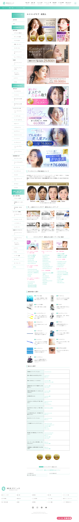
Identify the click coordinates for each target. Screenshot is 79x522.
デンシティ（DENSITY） (17, 73)
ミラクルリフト (17, 127)
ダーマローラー (17, 263)
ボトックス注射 (17, 36)
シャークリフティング (18, 111)
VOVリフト (16, 123)
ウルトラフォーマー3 (18, 179)
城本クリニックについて (67, 498)
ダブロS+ (16, 183)
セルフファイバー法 (18, 52)
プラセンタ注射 (17, 198)
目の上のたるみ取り (18, 99)
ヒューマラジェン (18, 57)
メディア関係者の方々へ (67, 502)
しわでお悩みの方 (17, 27)
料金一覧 (27, 3)
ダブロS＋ (60, 322)
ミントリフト (17, 138)
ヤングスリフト (17, 142)
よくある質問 (61, 3)
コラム (14, 267)
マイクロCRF (17, 40)
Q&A (14, 23)
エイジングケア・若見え (18, 15)
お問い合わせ (68, 3)
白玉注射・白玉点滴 (18, 208)
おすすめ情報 (3, 498)
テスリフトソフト (18, 135)
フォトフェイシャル (18, 63)
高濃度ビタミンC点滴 (18, 202)
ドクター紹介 (40, 3)
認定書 (18, 502)
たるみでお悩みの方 (17, 85)
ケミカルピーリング (18, 215)
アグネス (16, 187)
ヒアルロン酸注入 (18, 33)
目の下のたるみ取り (18, 104)
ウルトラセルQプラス (18, 162)
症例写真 (54, 3)
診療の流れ (19, 498)
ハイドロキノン (17, 223)
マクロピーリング (18, 219)
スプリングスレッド (18, 152)
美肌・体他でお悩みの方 (31, 475)
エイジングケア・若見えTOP (42, 470)
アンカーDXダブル (18, 119)
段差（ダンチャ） (18, 44)
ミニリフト (16, 95)
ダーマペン (16, 259)
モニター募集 (50, 502)
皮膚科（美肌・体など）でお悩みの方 (17, 192)
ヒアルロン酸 (39, 295)
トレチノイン (17, 227)
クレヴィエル (17, 48)
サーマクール (17, 167)
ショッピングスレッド (18, 147)
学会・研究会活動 (4, 502)
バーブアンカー (17, 116)
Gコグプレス (17, 131)
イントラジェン (17, 171)
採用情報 (33, 502)
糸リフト (46, 376)
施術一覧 (33, 3)
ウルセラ (16, 175)
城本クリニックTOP (5, 495)
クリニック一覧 (47, 3)
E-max (15, 82)
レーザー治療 (17, 255)
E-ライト (16, 78)
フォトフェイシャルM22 (18, 68)
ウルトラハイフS (17, 158)
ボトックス (47, 387)
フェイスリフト (17, 91)
